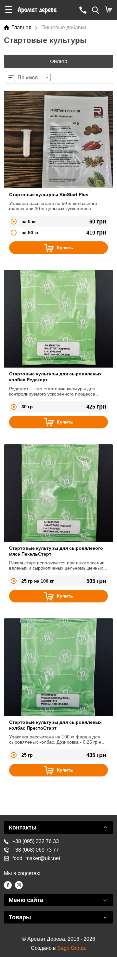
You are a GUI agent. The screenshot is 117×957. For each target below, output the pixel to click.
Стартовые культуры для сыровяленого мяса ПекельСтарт (56, 551)
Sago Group (71, 948)
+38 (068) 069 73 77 (35, 850)
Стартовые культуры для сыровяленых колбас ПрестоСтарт (55, 725)
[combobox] (33, 77)
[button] (8, 10)
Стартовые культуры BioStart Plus (48, 194)
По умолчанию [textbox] (34, 77)
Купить (65, 247)
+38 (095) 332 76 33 (35, 841)
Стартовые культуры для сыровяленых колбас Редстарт (55, 376)
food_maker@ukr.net (36, 858)
